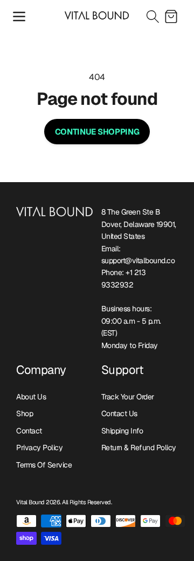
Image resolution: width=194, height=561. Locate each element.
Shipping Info (122, 431)
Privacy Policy (39, 447)
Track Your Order (127, 397)
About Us (31, 397)
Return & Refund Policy (138, 447)
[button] (19, 16)
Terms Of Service (44, 465)
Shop (24, 413)
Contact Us (119, 413)
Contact (29, 431)
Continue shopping (97, 131)
